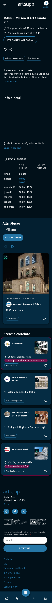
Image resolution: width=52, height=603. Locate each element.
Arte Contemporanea (14, 58)
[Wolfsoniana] (41, 347)
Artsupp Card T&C (12, 577)
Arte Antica (10, 436)
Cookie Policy (10, 586)
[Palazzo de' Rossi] (41, 453)
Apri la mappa (12, 148)
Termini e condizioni (14, 568)
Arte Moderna (33, 58)
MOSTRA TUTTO (13, 237)
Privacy (7, 582)
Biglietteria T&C (11, 573)
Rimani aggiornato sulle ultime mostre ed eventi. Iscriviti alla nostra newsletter (24, 533)
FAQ (5, 563)
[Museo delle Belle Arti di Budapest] (41, 417)
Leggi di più (10, 82)
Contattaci (8, 559)
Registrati (25, 548)
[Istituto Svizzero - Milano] (41, 382)
